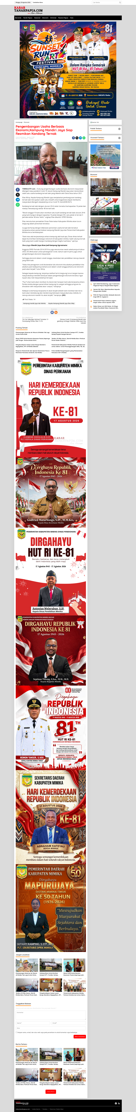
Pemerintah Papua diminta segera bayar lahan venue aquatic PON (104, 301)
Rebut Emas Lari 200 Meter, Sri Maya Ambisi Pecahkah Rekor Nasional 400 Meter (105, 307)
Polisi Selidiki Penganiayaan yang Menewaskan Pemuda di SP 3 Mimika (67, 351)
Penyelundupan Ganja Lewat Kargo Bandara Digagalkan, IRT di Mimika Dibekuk (30, 345)
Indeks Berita (36, 1109)
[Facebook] (52, 312)
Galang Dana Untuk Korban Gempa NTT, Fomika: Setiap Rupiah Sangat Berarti (68, 333)
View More (50, 1092)
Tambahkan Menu (38, 2)
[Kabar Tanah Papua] (28, 10)
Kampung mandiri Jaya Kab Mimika (34, 303)
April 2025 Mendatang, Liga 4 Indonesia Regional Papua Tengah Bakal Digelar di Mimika (106, 284)
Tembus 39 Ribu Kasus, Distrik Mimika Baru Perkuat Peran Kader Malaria (68, 339)
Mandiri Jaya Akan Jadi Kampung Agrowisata (49, 245)
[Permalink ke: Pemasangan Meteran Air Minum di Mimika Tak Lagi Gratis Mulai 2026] (27, 965)
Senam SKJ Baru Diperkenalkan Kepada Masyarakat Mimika (106, 290)
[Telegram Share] (80, 137)
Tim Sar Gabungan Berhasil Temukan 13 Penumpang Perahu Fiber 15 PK (35, 319)
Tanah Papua (24, 138)
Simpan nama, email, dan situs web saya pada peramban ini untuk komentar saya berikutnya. (47, 1032)
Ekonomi (18, 138)
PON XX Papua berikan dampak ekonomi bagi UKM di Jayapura (106, 296)
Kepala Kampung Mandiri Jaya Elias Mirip (61, 303)
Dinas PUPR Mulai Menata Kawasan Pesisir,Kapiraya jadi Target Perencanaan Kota (33, 339)
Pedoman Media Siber (57, 1109)
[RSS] (56, 312)
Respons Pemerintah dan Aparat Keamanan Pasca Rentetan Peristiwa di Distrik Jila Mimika (32, 351)
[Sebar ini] (73, 137)
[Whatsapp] (83, 137)
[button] (120, 2)
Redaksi (45, 1109)
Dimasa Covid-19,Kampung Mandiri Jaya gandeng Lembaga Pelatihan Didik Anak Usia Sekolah (71, 320)
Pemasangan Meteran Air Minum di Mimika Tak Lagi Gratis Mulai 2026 (32, 333)
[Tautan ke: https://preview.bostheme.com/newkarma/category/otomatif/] (119, 138)
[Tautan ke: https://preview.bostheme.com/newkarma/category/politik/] (119, 129)
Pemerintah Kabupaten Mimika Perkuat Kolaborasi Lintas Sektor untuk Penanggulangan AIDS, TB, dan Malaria (68, 345)
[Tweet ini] (76, 137)
